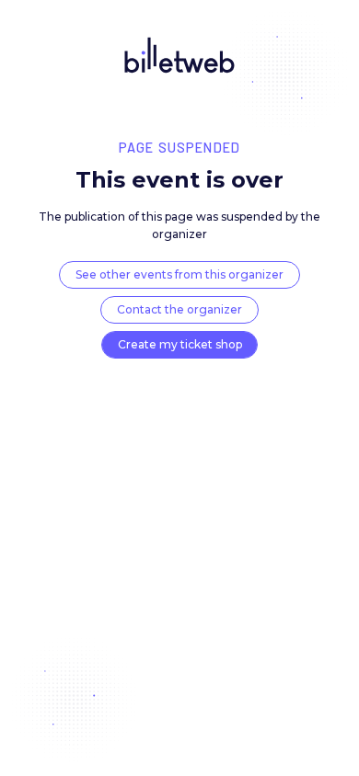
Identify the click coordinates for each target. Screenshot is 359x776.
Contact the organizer (179, 309)
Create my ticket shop (180, 344)
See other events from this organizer (179, 274)
